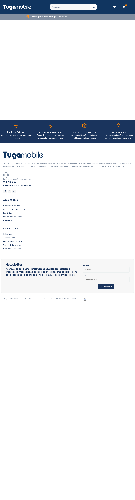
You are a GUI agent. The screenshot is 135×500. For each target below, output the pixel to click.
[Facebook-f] (5, 191)
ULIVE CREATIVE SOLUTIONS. (65, 299)
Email (85, 275)
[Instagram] (9, 191)
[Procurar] (93, 7)
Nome (86, 265)
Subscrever (106, 286)
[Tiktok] (14, 191)
